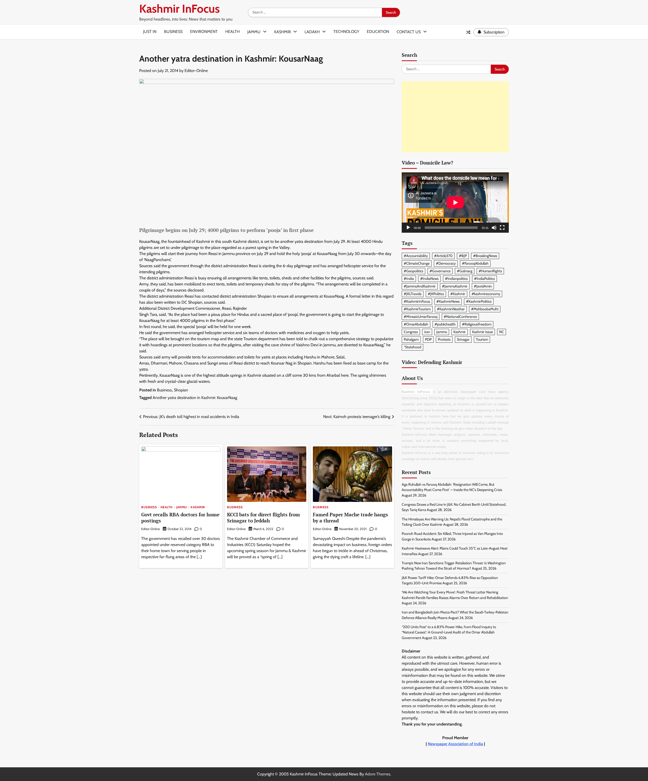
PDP (428, 339)
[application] (455, 202)
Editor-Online (196, 70)
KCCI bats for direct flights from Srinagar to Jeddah (263, 517)
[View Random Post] (468, 32)
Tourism (482, 339)
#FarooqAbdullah (475, 263)
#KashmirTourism (417, 309)
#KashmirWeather (451, 309)
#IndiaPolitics (484, 278)
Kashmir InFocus (179, 8)
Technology (346, 31)
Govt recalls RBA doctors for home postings (180, 517)
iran (427, 332)
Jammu (253, 31)
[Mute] (494, 227)
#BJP (463, 255)
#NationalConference (460, 316)
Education (378, 31)
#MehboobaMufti (484, 309)
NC (501, 332)
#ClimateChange (417, 263)
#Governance (440, 271)
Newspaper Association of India (455, 743)
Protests (444, 339)
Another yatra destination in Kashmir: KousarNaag (195, 397)
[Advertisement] (455, 116)
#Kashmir (457, 294)
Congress (411, 332)
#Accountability (416, 255)
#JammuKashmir (455, 286)
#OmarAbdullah (416, 324)
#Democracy (446, 263)
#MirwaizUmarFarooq (420, 316)
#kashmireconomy (486, 294)
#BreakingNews (485, 255)
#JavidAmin (483, 286)
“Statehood (412, 347)
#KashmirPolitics (479, 301)
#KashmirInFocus (417, 301)
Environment (204, 31)
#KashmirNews (448, 301)
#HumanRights (490, 271)
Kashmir (282, 31)
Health (232, 31)
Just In (149, 31)
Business (173, 31)
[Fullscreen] (502, 227)
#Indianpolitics (456, 278)
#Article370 (443, 255)
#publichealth (445, 324)
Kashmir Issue (482, 332)
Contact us (409, 31)
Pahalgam (411, 339)
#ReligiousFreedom (476, 324)
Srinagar (463, 339)
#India (409, 278)
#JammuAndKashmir (420, 286)
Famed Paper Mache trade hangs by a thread (350, 517)
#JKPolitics (436, 294)
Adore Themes (377, 774)
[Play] (408, 227)
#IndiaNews (429, 278)
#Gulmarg (464, 271)
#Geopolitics (413, 271)
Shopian (181, 390)
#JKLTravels (412, 294)
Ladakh (312, 31)
